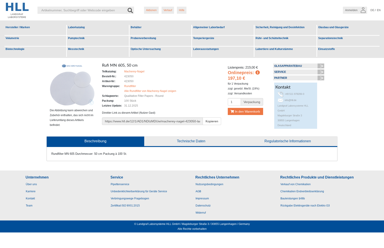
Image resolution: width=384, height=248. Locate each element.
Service (280, 71)
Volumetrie (12, 38)
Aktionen (151, 10)
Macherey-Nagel (134, 71)
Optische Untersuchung (146, 49)
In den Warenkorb (247, 111)
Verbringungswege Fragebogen (130, 198)
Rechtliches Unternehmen (217, 177)
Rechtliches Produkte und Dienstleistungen (317, 177)
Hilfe (181, 10)
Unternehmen (37, 177)
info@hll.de (290, 100)
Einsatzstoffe (326, 49)
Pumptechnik (76, 38)
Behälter (136, 27)
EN (379, 10)
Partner (280, 77)
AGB (198, 191)
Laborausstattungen (206, 49)
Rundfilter (130, 86)
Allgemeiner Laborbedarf (209, 27)
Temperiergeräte (203, 38)
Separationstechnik (330, 38)
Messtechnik (76, 49)
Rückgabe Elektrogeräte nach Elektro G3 (305, 205)
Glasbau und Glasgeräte (333, 27)
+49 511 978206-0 (294, 94)
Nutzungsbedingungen (209, 184)
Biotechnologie (15, 49)
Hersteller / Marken (18, 27)
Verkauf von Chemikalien (295, 184)
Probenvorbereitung (143, 38)
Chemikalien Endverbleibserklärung (302, 191)
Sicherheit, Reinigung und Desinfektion (280, 27)
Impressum (202, 198)
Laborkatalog (76, 27)
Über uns (31, 184)
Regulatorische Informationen (287, 141)
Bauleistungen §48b (292, 198)
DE (372, 10)
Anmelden (351, 10)
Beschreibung (95, 141)
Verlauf (168, 10)
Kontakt (30, 198)
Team (29, 205)
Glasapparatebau (288, 65)
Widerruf (201, 212)
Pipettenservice (120, 184)
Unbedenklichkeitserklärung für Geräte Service (139, 191)
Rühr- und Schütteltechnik (272, 38)
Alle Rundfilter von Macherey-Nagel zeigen (150, 91)
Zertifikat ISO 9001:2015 (125, 205)
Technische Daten (191, 141)
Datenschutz (203, 205)
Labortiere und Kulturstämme (274, 49)
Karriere (31, 191)
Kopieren (212, 121)
